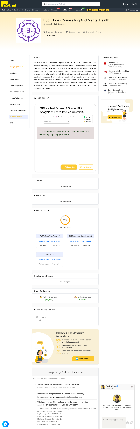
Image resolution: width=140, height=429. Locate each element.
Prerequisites (15, 104)
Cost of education (16, 98)
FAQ (11, 123)
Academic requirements (18, 110)
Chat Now (84, 359)
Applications (14, 79)
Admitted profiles (16, 85)
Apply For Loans (115, 117)
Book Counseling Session (98, 10)
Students (13, 73)
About (12, 60)
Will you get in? (15, 67)
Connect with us (16, 117)
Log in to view (44, 241)
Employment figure (17, 92)
